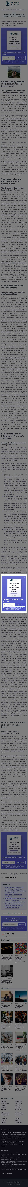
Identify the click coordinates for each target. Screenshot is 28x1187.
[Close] (24, 577)
